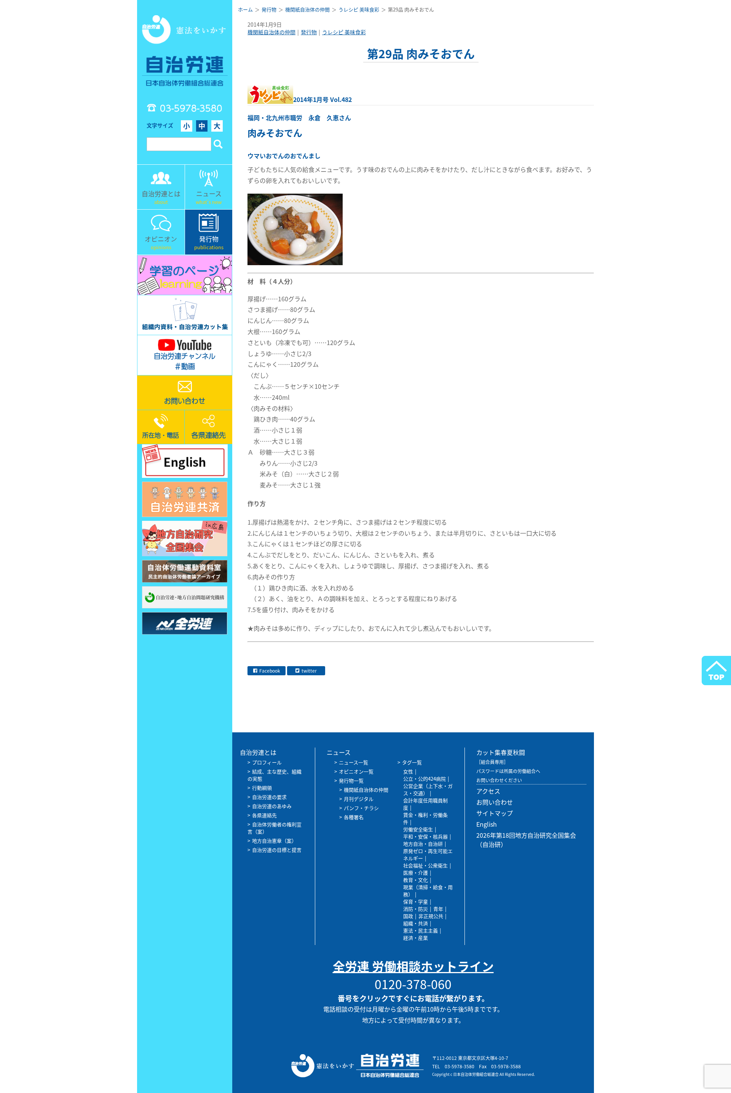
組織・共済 (415, 923)
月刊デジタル (358, 798)
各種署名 (354, 817)
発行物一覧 (351, 780)
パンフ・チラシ (361, 807)
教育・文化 (415, 879)
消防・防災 (415, 908)
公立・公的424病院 (424, 778)
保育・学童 (415, 901)
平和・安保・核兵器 (425, 836)
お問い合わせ (494, 802)
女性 (408, 771)
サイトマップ (494, 813)
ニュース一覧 (353, 762)
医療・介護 (415, 872)
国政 (408, 916)
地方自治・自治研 (423, 843)
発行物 (309, 32)
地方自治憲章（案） (274, 840)
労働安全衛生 (418, 829)
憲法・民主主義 (420, 930)
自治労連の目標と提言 (277, 849)
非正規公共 (430, 916)
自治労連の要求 (269, 796)
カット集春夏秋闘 (500, 752)
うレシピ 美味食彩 (344, 32)
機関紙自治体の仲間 (271, 32)
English (486, 824)
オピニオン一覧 (356, 771)
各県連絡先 (264, 815)
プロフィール (267, 762)
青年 (438, 908)
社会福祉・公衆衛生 (425, 865)
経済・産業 (415, 937)
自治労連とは (258, 752)
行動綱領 (262, 787)
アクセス (488, 790)
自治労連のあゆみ (272, 806)
